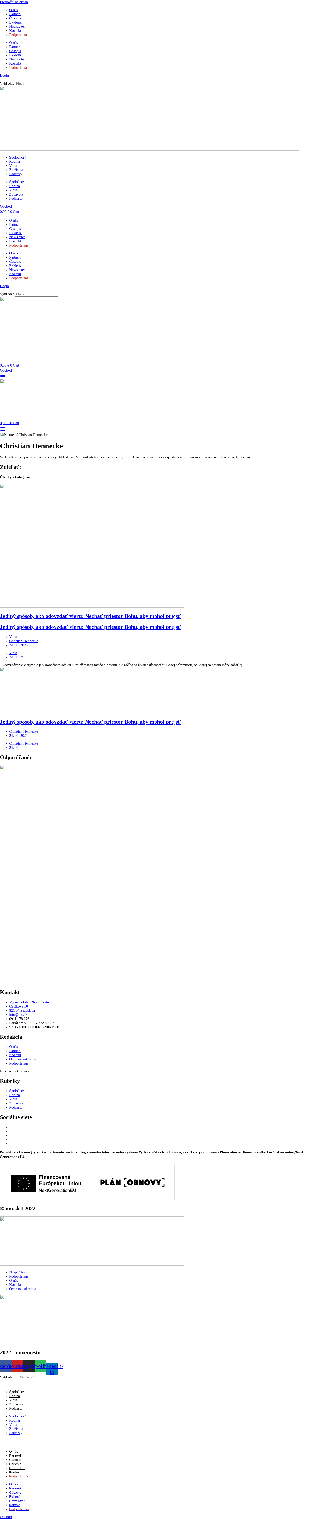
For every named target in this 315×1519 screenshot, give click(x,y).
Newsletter (17, 26)
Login (4, 75)
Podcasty (15, 174)
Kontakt (15, 31)
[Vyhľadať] (76, 1378)
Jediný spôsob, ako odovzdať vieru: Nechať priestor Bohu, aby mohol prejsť (90, 616)
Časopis (15, 18)
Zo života (16, 170)
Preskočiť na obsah (14, 2)
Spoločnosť (17, 157)
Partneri (15, 14)
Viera (13, 166)
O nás (13, 10)
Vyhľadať (7, 83)
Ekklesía (15, 22)
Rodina (14, 161)
